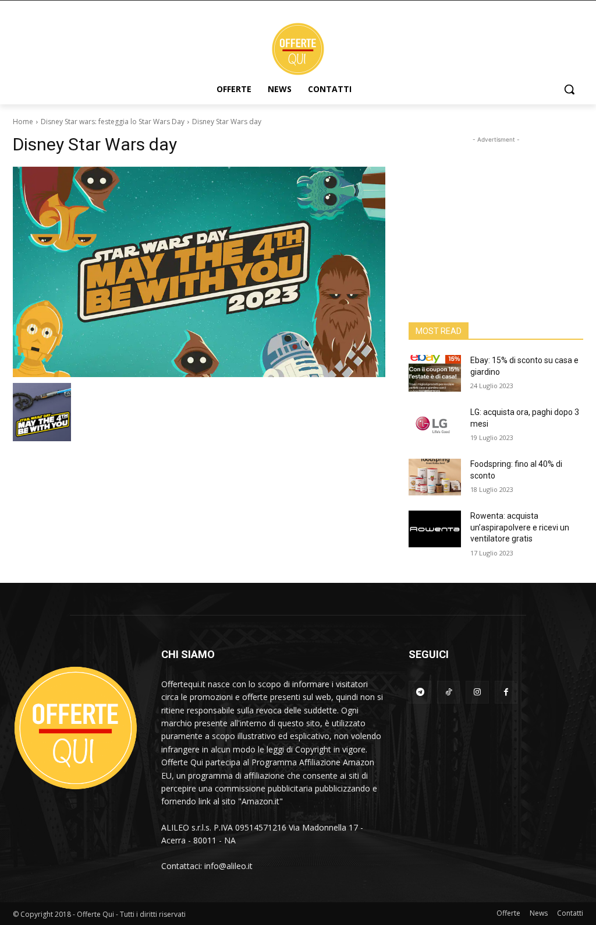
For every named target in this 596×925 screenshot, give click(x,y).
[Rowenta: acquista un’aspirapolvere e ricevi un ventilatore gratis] (435, 529)
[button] (569, 89)
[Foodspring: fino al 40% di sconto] (435, 477)
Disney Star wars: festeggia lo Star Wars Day (113, 121)
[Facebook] (506, 692)
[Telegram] (420, 692)
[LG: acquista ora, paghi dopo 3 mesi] (435, 425)
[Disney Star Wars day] (199, 272)
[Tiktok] (448, 692)
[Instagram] (477, 692)
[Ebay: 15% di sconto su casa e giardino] (435, 373)
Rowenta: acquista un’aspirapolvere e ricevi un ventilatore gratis (519, 527)
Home (23, 121)
